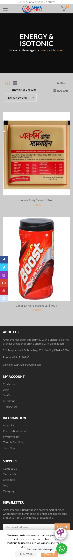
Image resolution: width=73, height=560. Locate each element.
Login (6, 389)
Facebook (4, 259)
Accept (49, 553)
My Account (10, 384)
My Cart (8, 395)
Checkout (9, 400)
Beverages (29, 50)
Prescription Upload (15, 431)
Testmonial (10, 474)
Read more (26, 553)
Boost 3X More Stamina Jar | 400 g (36, 305)
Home (13, 50)
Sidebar (62, 90)
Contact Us (10, 468)
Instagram (4, 275)
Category (8, 491)
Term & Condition (14, 442)
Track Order (10, 406)
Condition (9, 479)
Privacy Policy (11, 436)
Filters (64, 83)
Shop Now (9, 448)
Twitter (4, 267)
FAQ (5, 485)
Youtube (4, 291)
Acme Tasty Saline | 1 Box (36, 200)
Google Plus (4, 283)
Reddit (4, 298)
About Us (9, 425)
